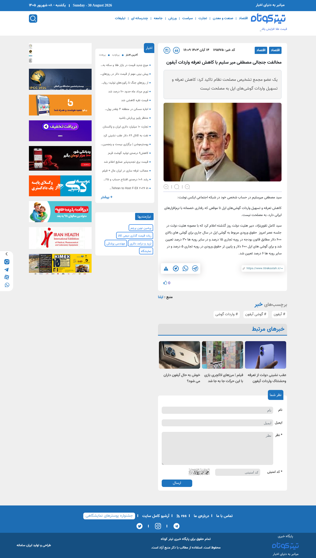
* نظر (278, 435)
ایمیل (278, 422)
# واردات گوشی (226, 314)
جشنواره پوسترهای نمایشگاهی (109, 516)
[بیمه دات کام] (60, 132)
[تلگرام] (175, 526)
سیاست (187, 18)
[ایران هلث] (60, 239)
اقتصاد (243, 18)
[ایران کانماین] (60, 54)
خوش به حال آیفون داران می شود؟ (182, 378)
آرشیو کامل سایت (155, 516)
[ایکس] (139, 526)
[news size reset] (177, 186)
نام (280, 410)
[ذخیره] (167, 50)
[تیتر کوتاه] (268, 18)
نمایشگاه (146, 251)
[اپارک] (60, 213)
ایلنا (160, 297)
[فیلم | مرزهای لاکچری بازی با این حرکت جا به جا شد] (222, 355)
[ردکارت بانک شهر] (60, 159)
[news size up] (166, 186)
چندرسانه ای (139, 18)
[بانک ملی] (60, 106)
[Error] (166, 268)
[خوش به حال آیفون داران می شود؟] (179, 355)
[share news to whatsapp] (185, 268)
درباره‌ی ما (201, 516)
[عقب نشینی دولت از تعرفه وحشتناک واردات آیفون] (265, 355)
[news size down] (187, 186)
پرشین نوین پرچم (140, 228)
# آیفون (279, 314)
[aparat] (6, 277)
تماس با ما (224, 516)
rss (183, 516)
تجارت (202, 18)
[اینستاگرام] (156, 526)
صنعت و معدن (223, 18)
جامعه (158, 18)
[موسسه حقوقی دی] (60, 187)
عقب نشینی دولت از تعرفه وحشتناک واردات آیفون (267, 378)
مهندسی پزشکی (115, 243)
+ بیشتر (106, 197)
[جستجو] (33, 18)
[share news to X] (175, 268)
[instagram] (6, 262)
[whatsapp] (6, 284)
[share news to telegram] (195, 268)
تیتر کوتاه (167, 539)
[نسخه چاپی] (176, 50)
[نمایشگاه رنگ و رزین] (60, 80)
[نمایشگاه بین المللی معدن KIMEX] (60, 265)
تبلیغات (120, 18)
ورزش (172, 18)
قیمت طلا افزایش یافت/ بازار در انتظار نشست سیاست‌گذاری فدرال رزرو (244, 29)
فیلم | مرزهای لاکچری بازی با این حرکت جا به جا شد (223, 378)
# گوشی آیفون (255, 314)
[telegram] (6, 269)
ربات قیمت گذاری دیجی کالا (134, 236)
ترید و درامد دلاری (140, 243)
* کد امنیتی (274, 472)
